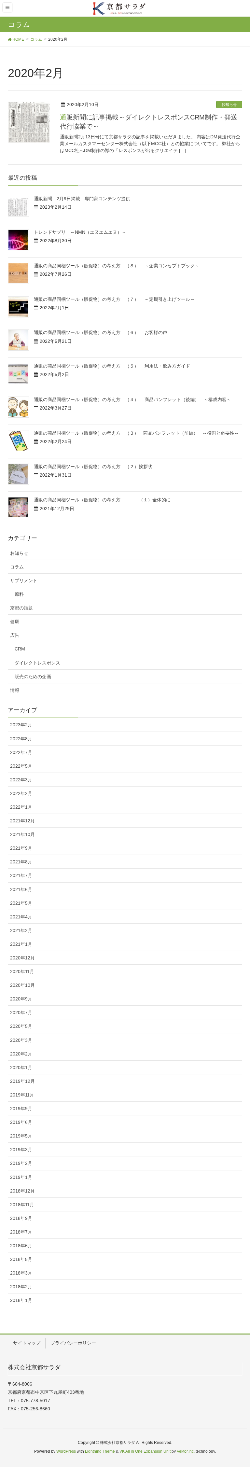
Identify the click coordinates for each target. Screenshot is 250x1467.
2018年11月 (22, 1204)
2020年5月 (21, 1026)
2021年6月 (21, 889)
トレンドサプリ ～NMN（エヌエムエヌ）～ (80, 232)
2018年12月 (22, 1191)
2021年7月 (21, 875)
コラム (17, 566)
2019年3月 (21, 1149)
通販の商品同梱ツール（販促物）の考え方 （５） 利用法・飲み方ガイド (112, 366)
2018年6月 (21, 1245)
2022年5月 (21, 766)
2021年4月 (21, 916)
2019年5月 (21, 1136)
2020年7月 (21, 1012)
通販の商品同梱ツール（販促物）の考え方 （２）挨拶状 (93, 466)
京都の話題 (21, 607)
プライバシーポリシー (73, 1343)
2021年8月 (21, 861)
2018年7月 (21, 1232)
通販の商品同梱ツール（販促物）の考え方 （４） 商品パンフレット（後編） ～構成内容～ (132, 399)
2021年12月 (22, 820)
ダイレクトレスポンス (37, 662)
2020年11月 (22, 971)
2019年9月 (21, 1108)
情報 (14, 690)
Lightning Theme (100, 1451)
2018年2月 (21, 1286)
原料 (19, 594)
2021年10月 (22, 834)
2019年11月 (22, 1094)
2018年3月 (21, 1273)
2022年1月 (21, 807)
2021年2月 (21, 930)
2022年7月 (21, 752)
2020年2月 (21, 1053)
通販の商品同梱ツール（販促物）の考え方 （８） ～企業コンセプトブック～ (116, 265)
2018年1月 (21, 1300)
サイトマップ (26, 1343)
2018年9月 (21, 1218)
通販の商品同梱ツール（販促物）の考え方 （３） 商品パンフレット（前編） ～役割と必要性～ (136, 433)
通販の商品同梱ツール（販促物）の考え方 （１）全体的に (102, 499)
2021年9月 (21, 848)
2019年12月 (22, 1081)
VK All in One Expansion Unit (145, 1451)
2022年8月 (21, 738)
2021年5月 (21, 903)
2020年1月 (21, 1067)
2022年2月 (21, 793)
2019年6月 (21, 1122)
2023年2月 (21, 724)
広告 (14, 635)
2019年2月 (21, 1163)
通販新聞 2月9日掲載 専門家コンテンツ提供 (82, 198)
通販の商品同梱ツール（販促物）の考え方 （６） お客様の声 (100, 332)
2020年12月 (22, 957)
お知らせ (229, 104)
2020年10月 (22, 985)
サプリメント (23, 580)
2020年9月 (21, 998)
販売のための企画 (33, 676)
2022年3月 (21, 779)
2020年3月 (21, 1040)
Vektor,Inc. (186, 1451)
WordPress (66, 1451)
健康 (14, 621)
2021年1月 (21, 944)
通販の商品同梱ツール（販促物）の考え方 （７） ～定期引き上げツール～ (114, 299)
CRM (20, 648)
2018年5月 (21, 1259)
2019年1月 (21, 1177)
